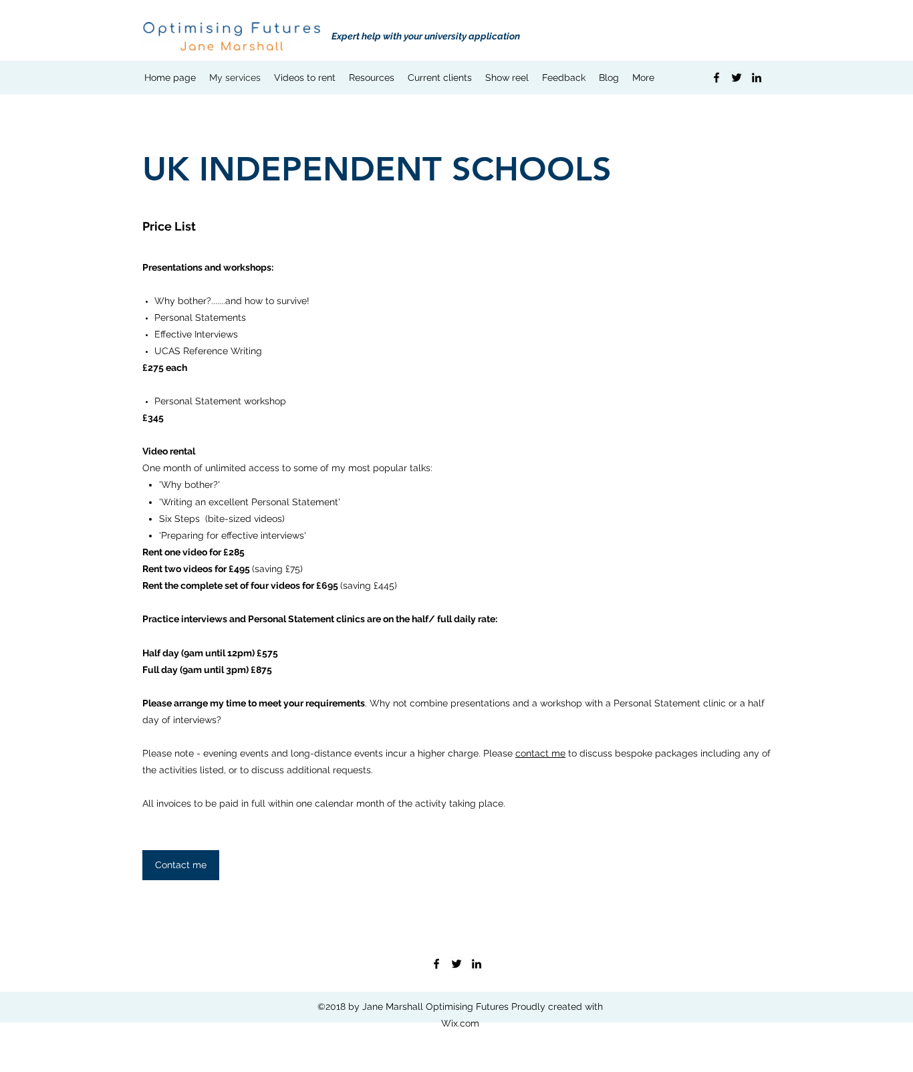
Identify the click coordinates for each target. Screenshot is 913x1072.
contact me (540, 753)
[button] (371, 78)
